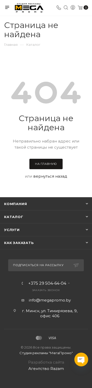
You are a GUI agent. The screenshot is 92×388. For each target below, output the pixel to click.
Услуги (12, 230)
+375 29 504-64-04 (47, 283)
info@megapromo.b (49, 300)
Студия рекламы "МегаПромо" (46, 353)
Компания (15, 204)
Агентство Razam (46, 368)
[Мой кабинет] (73, 8)
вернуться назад (50, 176)
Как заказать (19, 243)
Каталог (13, 217)
